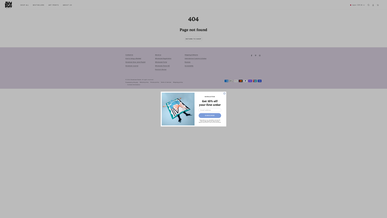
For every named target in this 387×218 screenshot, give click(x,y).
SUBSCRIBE (210, 115)
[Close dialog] (224, 93)
